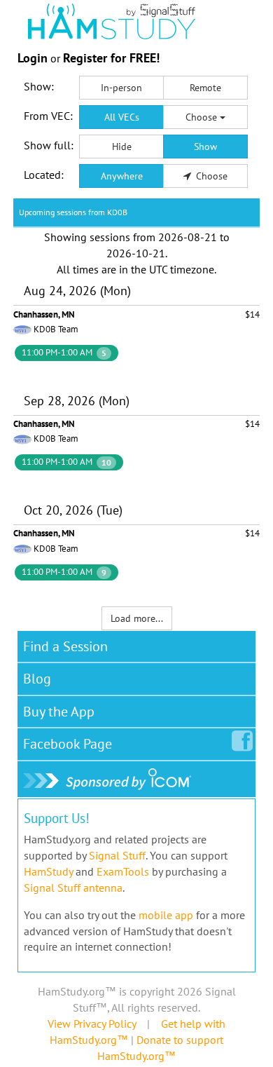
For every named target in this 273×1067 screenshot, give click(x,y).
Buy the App (58, 711)
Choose (203, 117)
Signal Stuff (117, 855)
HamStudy (48, 871)
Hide (122, 146)
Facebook (67, 744)
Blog (37, 679)
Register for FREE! (111, 58)
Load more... (137, 618)
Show (205, 146)
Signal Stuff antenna (73, 888)
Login (33, 58)
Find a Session (65, 646)
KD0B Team (56, 329)
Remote (205, 87)
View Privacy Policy (92, 1024)
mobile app (166, 915)
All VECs (121, 117)
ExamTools (123, 871)
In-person (121, 87)
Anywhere (122, 176)
